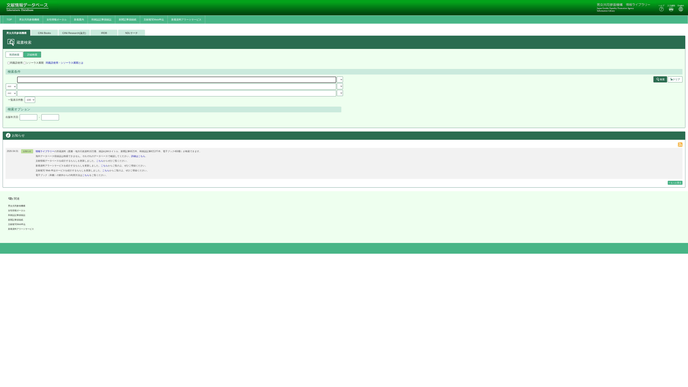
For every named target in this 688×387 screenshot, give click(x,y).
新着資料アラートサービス (186, 19)
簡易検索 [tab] (14, 54)
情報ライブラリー (45, 151)
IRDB (104, 33)
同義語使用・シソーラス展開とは (64, 62)
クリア (676, 79)
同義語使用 (16, 62)
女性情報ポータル (57, 19)
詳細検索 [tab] (32, 54)
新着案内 (79, 19)
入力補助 (671, 5)
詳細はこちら (138, 156)
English (681, 5)
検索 (662, 79)
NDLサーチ (131, 33)
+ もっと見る (675, 182)
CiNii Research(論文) (74, 33)
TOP (9, 19)
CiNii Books (44, 33)
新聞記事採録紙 (127, 19)
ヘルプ (661, 5)
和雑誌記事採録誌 (101, 19)
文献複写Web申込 (154, 19)
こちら (99, 160)
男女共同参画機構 (29, 19)
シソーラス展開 (35, 62)
